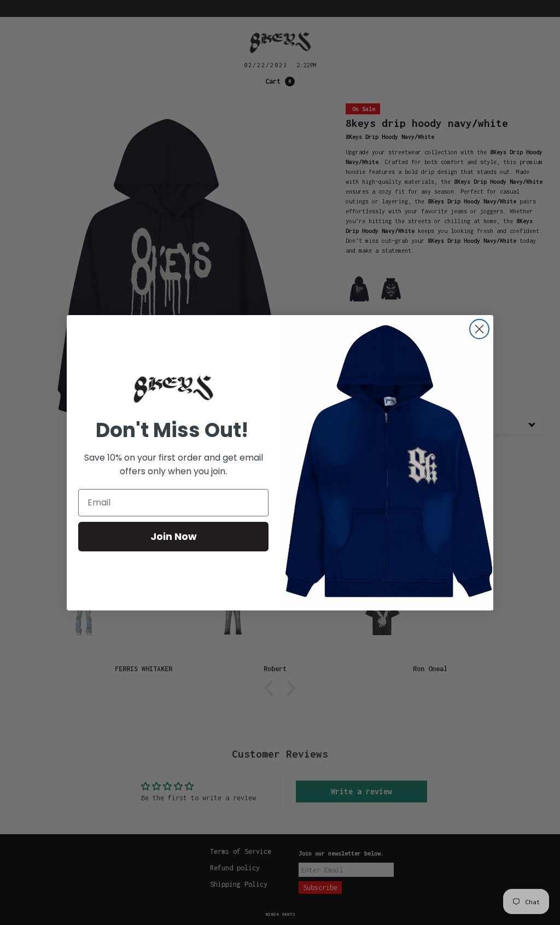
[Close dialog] (479, 329)
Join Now (173, 536)
